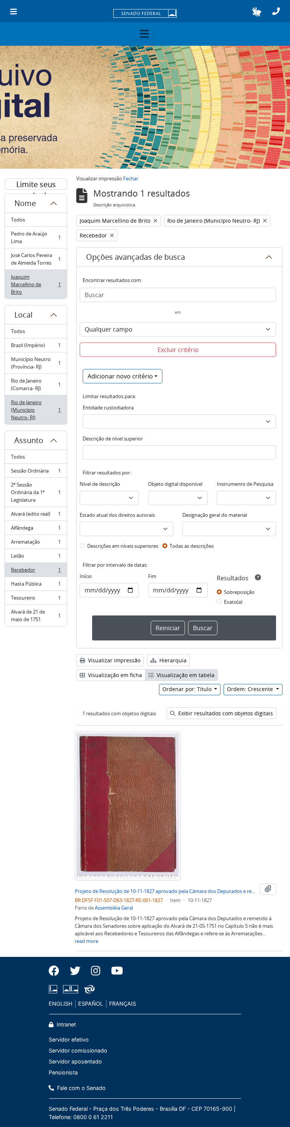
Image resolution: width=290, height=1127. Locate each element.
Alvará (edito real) (36, 515)
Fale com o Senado (81, 1088)
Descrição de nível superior (113, 438)
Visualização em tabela (184, 675)
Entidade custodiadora (108, 407)
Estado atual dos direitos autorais (117, 515)
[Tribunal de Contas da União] (88, 989)
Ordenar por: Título (187, 689)
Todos (18, 219)
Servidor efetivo (69, 1039)
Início (86, 576)
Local (23, 315)
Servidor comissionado (78, 1050)
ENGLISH (60, 1003)
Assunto (28, 440)
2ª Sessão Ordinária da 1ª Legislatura (36, 492)
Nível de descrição (100, 484)
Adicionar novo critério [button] (120, 376)
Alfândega (36, 529)
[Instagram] (96, 971)
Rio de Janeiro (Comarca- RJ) (36, 384)
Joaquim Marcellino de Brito (36, 284)
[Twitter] (75, 971)
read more (86, 941)
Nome (25, 203)
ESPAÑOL (90, 1003)
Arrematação (36, 543)
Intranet (65, 1024)
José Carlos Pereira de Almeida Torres (36, 259)
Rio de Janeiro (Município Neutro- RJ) (36, 410)
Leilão (36, 557)
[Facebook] (57, 971)
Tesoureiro (36, 599)
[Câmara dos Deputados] (54, 989)
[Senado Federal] (145, 14)
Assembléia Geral (114, 907)
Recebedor (36, 571)
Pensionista (63, 1072)
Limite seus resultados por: (36, 184)
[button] (256, 12)
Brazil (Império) (36, 347)
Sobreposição (239, 592)
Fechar (130, 178)
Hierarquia (172, 660)
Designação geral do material (214, 515)
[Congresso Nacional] (70, 989)
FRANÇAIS (122, 1003)
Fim (152, 576)
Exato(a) (233, 601)
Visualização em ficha (114, 675)
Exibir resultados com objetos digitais (225, 713)
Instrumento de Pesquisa (245, 484)
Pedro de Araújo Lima (36, 237)
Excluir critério (178, 350)
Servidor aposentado (75, 1061)
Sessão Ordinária (36, 472)
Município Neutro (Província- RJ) (36, 363)
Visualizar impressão (113, 660)
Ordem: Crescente (251, 689)
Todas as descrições (192, 546)
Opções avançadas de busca (135, 257)
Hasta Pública (36, 585)
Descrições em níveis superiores (122, 546)
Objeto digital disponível (175, 484)
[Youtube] (114, 971)
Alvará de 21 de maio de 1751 (36, 615)
